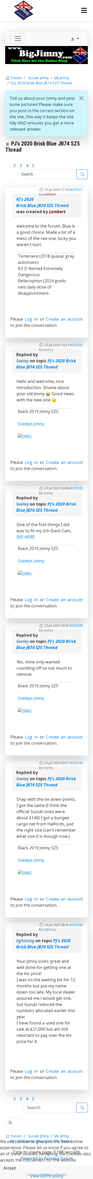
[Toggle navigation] (18, 38)
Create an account (64, 319)
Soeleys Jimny (31, 424)
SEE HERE (26, 537)
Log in (31, 319)
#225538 (76, 625)
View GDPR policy (46, 1176)
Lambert (49, 194)
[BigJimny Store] (46, 54)
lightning (49, 929)
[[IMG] (25, 436)
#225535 (76, 488)
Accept (9, 1168)
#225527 (76, 189)
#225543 (76, 763)
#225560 (76, 925)
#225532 (76, 345)
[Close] (81, 98)
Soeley (48, 349)
